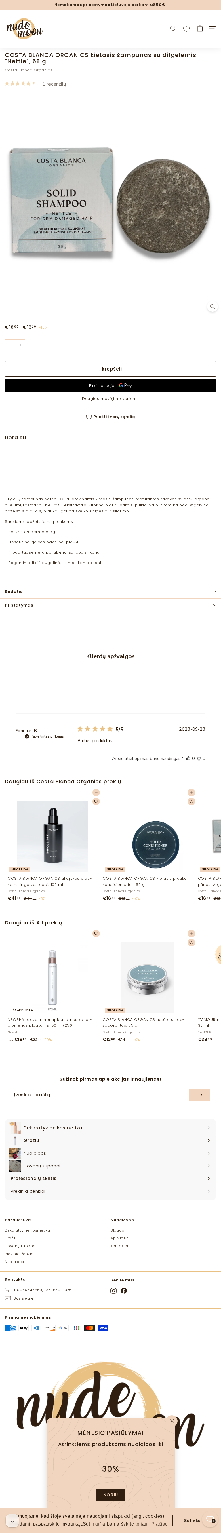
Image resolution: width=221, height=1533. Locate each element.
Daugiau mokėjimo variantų (110, 398)
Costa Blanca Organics (29, 70)
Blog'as (117, 1230)
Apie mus (119, 1238)
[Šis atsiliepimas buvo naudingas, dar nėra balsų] (188, 758)
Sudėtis (14, 591)
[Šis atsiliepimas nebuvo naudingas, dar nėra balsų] (199, 758)
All (39, 922)
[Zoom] (212, 306)
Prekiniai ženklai (20, 1253)
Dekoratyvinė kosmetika (27, 1230)
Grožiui (11, 1238)
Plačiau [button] (159, 1523)
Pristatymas (19, 605)
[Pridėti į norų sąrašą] (208, 461)
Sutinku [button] (192, 1520)
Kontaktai (119, 1245)
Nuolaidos (14, 1261)
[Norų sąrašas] (186, 29)
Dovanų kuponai (21, 1245)
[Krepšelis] (200, 28)
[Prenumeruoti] (200, 1095)
